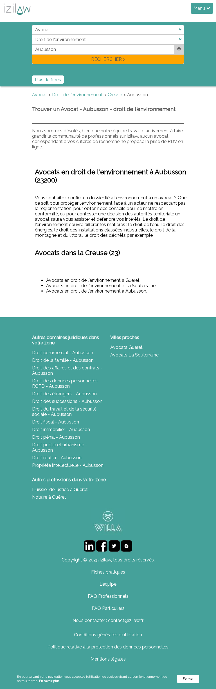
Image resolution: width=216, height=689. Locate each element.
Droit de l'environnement (77, 94)
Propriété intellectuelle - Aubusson (68, 465)
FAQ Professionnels (108, 596)
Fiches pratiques (108, 572)
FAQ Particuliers (108, 608)
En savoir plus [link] (49, 681)
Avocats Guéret (126, 347)
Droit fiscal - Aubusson (55, 422)
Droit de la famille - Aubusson (63, 360)
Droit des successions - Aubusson (67, 401)
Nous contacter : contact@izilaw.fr (108, 620)
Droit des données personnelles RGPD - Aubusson (65, 383)
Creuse (115, 94)
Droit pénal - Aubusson (56, 437)
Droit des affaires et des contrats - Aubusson (67, 370)
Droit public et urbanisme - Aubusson (59, 447)
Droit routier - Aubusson (57, 457)
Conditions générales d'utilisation (108, 634)
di (34, 44)
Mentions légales (108, 659)
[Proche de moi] (179, 49)
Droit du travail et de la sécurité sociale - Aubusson (64, 411)
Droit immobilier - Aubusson (61, 429)
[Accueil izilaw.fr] (17, 16)
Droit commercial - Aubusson (62, 352)
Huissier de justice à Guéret (60, 489)
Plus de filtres (48, 79)
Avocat (39, 94)
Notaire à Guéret (49, 497)
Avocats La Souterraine (134, 355)
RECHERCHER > (108, 59)
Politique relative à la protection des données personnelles (108, 647)
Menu (200, 8)
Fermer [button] (188, 679)
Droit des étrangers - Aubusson (64, 393)
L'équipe (108, 584)
